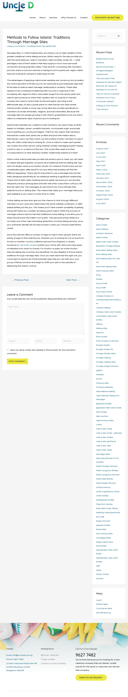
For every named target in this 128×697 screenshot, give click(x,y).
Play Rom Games (104, 504)
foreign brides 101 (104, 349)
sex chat (100, 517)
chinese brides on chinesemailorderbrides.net (108, 300)
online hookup (103, 487)
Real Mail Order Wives (107, 508)
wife (98, 566)
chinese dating (103, 307)
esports (100, 332)
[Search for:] (109, 36)
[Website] (73, 341)
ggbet (99, 370)
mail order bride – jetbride (109, 433)
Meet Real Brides (104, 479)
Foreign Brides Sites (106, 353)
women (100, 578)
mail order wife (103, 445)
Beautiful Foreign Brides (108, 246)
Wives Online (102, 574)
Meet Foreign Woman (107, 466)
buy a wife (101, 287)
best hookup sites (105, 271)
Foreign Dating (103, 357)
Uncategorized (33, 46)
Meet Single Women (106, 483)
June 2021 (101, 157)
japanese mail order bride (108, 408)
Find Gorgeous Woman (107, 341)
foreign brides (103, 345)
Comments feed (104, 608)
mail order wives (104, 450)
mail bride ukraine (28, 245)
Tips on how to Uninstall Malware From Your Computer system (107, 98)
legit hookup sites (105, 420)
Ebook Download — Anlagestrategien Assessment (106, 70)
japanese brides (104, 403)
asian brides (102, 237)
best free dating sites (106, 266)
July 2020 (101, 203)
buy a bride (101, 283)
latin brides (101, 412)
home (99, 379)
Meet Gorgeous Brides (107, 470)
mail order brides (104, 437)
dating (99, 324)
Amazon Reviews (104, 233)
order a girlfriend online (107, 491)
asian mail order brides (107, 241)
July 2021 (100, 153)
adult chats (101, 225)
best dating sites (104, 254)
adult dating (102, 229)
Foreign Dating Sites (106, 362)
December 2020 (104, 182)
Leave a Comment (16, 46)
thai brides (101, 529)
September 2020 (104, 195)
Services (53, 17)
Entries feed (102, 604)
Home (33, 17)
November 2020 (104, 186)
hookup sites (102, 383)
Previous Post (20, 280)
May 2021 (100, 161)
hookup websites (104, 387)
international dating (105, 391)
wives (98, 570)
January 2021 (102, 178)
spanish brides (103, 525)
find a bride (101, 336)
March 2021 (101, 170)
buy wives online (104, 291)
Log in (99, 600)
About (42, 17)
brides (99, 279)
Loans (99, 424)
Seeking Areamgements (108, 512)
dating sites (101, 328)
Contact (84, 17)
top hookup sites (104, 533)
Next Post (72, 280)
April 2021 (101, 165)
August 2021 (102, 148)
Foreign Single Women (107, 366)
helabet (100, 374)
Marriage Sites (103, 454)
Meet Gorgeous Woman (108, 474)
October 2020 (103, 190)
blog (98, 275)
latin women (102, 416)
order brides (102, 495)
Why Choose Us (68, 17)
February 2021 (103, 174)
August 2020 (102, 199)
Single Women (103, 521)
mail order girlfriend (106, 441)
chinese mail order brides (108, 312)
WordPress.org (103, 612)
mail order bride (104, 429)
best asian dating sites (107, 250)
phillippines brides (105, 500)
